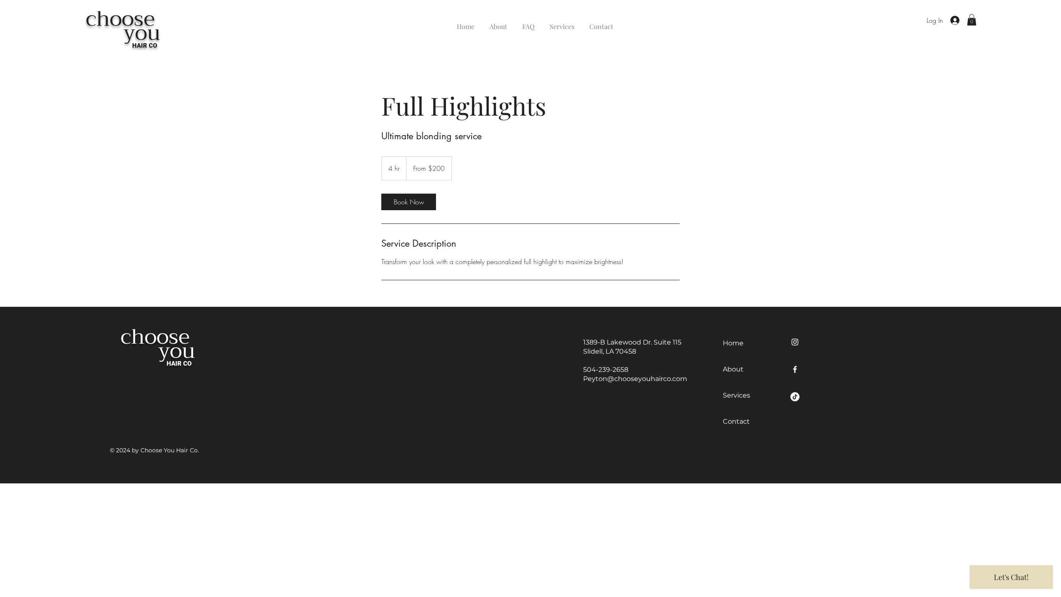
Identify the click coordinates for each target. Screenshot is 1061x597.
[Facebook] (794, 369)
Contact (736, 421)
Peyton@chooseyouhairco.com (635, 379)
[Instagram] (794, 342)
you (123, 33)
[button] (971, 19)
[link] (408, 202)
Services (736, 395)
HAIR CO (144, 45)
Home (733, 343)
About (733, 369)
